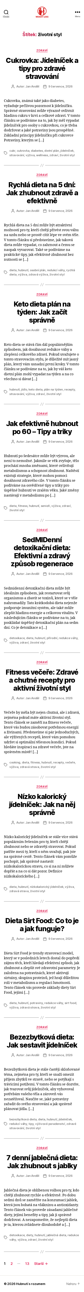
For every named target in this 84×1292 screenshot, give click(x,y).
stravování (16, 155)
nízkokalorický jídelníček (46, 887)
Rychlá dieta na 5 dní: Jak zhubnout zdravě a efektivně (42, 192)
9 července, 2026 (60, 86)
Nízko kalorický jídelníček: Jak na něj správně (42, 804)
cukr (12, 150)
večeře (70, 762)
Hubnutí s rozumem (30, 1284)
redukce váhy (68, 638)
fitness (22, 506)
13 (27, 1264)
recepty (69, 389)
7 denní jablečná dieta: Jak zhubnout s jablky (42, 1161)
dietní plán (51, 150)
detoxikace (17, 638)
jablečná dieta (56, 1235)
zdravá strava (29, 767)
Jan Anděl (32, 86)
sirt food (70, 1003)
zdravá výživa (38, 274)
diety (29, 1235)
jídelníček (66, 150)
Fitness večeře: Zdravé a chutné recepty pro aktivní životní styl (42, 680)
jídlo (24, 389)
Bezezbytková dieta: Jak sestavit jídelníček (42, 1041)
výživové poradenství (50, 1124)
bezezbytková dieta (23, 1119)
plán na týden (53, 389)
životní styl (67, 155)
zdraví (53, 155)
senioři (45, 506)
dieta (13, 270)
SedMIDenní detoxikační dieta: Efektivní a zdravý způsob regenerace (42, 551)
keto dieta (35, 389)
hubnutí (23, 270)
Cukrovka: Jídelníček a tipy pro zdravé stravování (42, 68)
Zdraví (41, 50)
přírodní (52, 638)
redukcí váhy (56, 270)
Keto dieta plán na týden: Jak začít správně (42, 312)
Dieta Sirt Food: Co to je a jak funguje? (42, 924)
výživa (30, 155)
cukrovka (23, 150)
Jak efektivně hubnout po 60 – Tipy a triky (42, 427)
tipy (31, 1124)
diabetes (37, 150)
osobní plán (38, 270)
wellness (42, 155)
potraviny (36, 1003)
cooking (14, 762)
